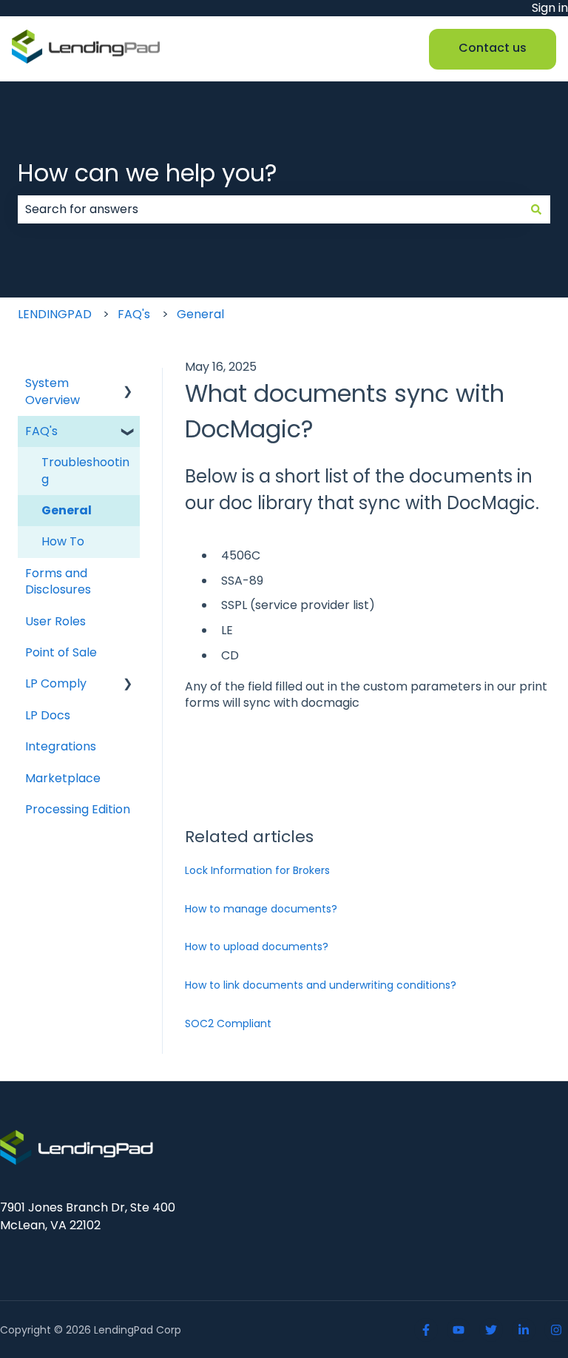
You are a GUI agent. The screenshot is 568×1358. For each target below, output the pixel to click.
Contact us (493, 47)
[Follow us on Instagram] (556, 1330)
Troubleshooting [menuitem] (85, 470)
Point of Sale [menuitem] (61, 652)
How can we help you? (147, 172)
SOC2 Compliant (228, 1023)
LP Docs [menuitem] (47, 715)
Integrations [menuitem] (60, 746)
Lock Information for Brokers (257, 870)
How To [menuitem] (62, 541)
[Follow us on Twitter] (491, 1330)
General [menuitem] (66, 510)
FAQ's (134, 314)
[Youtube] (458, 1330)
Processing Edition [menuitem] (77, 809)
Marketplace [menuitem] (63, 778)
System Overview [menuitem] (52, 391)
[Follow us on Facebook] (426, 1330)
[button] (128, 384)
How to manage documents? (262, 908)
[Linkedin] (523, 1330)
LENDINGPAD (55, 314)
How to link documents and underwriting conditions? (320, 985)
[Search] (536, 209)
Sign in (550, 8)
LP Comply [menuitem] (56, 683)
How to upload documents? (256, 946)
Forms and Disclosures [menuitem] (58, 581)
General (200, 314)
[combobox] (270, 209)
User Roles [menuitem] (55, 621)
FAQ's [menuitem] (41, 431)
